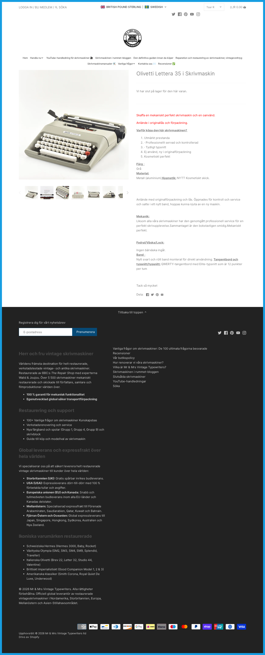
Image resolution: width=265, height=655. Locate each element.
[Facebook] (180, 14)
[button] (133, 7)
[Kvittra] (173, 14)
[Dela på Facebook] (147, 294)
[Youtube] (192, 14)
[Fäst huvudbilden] (157, 294)
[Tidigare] (20, 192)
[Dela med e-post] (162, 294)
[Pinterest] (186, 14)
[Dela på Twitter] (152, 294)
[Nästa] (127, 192)
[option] (31, 192)
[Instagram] (198, 14)
